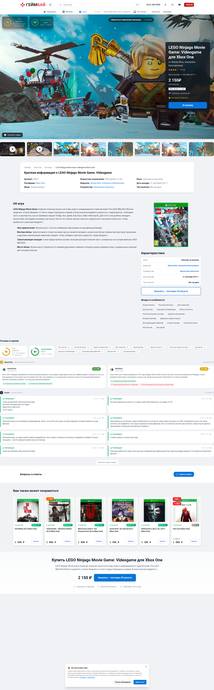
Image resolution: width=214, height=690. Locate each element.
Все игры (98, 12)
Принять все (140, 682)
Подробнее (91, 677)
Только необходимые (123, 682)
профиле (83, 677)
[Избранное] (172, 4)
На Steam (208, 393)
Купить (36, 541)
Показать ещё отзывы (107, 462)
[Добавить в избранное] (38, 500)
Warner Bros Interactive (104, 187)
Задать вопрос (185, 474)
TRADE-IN (189, 5)
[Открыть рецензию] (102, 369)
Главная (27, 167)
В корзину (188, 105)
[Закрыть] (146, 666)
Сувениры (167, 12)
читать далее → (8, 410)
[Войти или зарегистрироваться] (165, 4)
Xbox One (38, 167)
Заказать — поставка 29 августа (171, 291)
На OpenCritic (207, 362)
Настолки (156, 12)
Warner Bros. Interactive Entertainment (107, 183)
